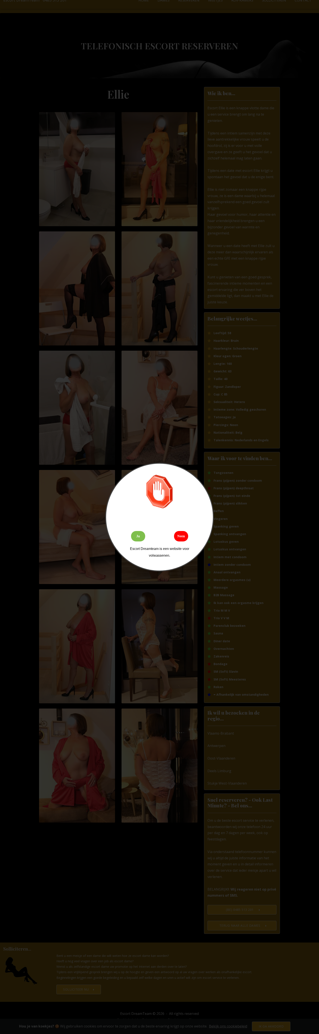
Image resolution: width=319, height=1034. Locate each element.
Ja (138, 536)
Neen (181, 536)
